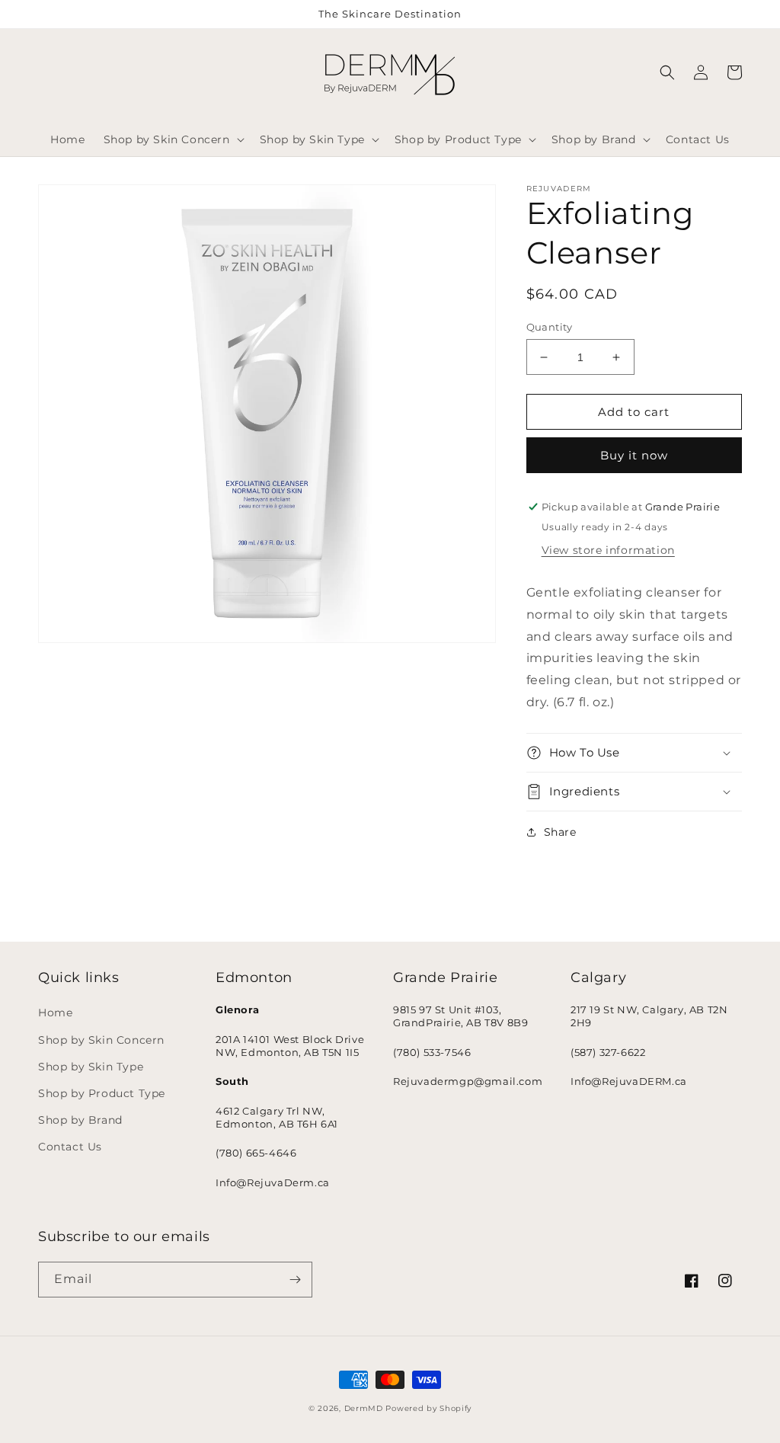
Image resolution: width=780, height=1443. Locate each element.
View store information (608, 550)
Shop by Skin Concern (101, 1040)
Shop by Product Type (101, 1093)
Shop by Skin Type (90, 1066)
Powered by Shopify (428, 1408)
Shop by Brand (80, 1120)
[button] (172, 139)
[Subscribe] (295, 1279)
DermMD (363, 1408)
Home (55, 1012)
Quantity (549, 327)
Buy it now (634, 455)
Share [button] (560, 832)
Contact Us (70, 1146)
